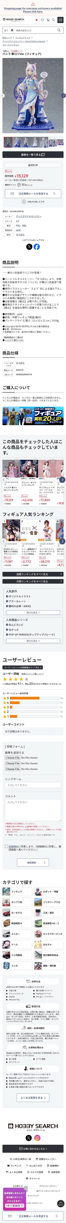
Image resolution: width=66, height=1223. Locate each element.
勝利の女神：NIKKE (20, 606)
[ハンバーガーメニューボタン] (60, 20)
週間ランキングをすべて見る (32, 574)
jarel (18, 229)
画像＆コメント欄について (32, 673)
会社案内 (16, 1186)
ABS (24, 225)
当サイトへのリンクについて (48, 1191)
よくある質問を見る (32, 1097)
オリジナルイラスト (20, 596)
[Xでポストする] (29, 247)
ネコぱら (20, 234)
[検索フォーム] (53, 19)
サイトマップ (33, 1195)
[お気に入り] (42, 19)
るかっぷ (14, 629)
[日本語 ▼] (36, 19)
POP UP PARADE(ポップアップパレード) (32, 634)
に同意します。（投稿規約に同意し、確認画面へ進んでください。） (35, 848)
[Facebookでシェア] (37, 247)
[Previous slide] (2, 95)
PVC (18, 225)
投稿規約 (13, 846)
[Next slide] (63, 95)
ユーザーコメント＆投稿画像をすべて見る (21, 667)
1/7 (17, 220)
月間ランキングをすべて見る (32, 581)
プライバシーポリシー (48, 1186)
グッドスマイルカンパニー (29, 216)
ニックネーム (13, 779)
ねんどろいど (16, 624)
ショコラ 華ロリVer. (14, 340)
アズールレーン (17, 601)
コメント (10, 796)
